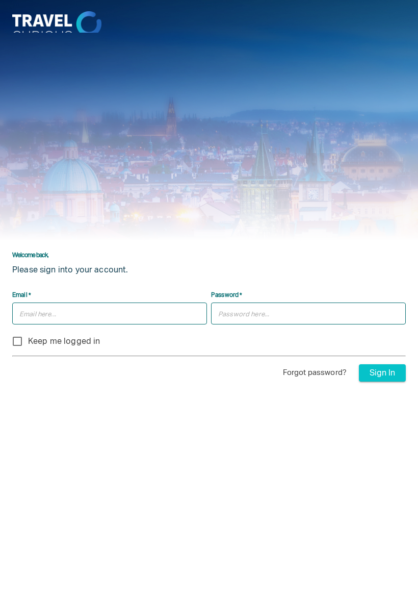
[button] (317, 372)
